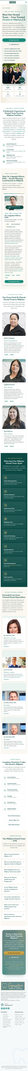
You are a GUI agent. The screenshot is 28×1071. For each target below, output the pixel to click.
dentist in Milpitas (16, 133)
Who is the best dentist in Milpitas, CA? (11, 855)
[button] (26, 2)
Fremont (3, 996)
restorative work (14, 243)
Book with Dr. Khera (14, 281)
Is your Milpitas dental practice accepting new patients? (11, 889)
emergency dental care (12, 565)
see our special (19, 964)
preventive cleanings (10, 241)
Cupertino (18, 996)
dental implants (17, 677)
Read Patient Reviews (14, 824)
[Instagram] (4, 1008)
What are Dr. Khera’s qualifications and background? (10, 879)
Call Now (6, 1003)
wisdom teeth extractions (9, 708)
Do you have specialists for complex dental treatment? (12, 898)
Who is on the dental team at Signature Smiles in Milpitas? (13, 863)
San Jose (24, 995)
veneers (13, 258)
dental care (18, 997)
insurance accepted (14, 966)
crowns (17, 258)
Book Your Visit (15, 40)
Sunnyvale (13, 996)
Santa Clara (7, 996)
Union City (23, 996)
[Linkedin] (6, 1008)
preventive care (20, 131)
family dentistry (10, 129)
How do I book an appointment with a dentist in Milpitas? (13, 916)
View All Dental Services (14, 815)
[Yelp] (9, 1008)
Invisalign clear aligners (10, 256)
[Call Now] (2, 1004)
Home (3, 8)
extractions (20, 742)
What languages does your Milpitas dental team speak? (12, 870)
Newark (4, 997)
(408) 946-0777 (15, 44)
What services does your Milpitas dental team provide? (11, 906)
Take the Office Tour (14, 820)
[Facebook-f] (2, 1008)
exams (19, 241)
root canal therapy (15, 259)
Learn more (11, 646)
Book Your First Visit (15, 953)
